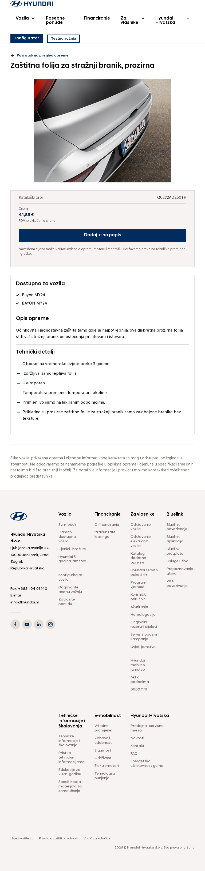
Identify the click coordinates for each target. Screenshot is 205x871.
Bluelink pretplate (175, 551)
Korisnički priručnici (139, 597)
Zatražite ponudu (66, 602)
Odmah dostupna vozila (67, 536)
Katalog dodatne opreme (138, 558)
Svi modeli (67, 525)
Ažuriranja (139, 607)
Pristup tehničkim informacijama (71, 757)
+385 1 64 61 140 (32, 589)
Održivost (103, 758)
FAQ (134, 754)
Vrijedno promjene (102, 728)
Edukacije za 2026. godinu (69, 772)
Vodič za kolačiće (97, 838)
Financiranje (97, 18)
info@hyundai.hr (24, 602)
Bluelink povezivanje (177, 527)
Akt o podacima (140, 679)
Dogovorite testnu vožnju (70, 589)
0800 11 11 (139, 690)
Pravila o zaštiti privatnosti (58, 838)
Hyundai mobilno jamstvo (138, 665)
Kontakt (137, 746)
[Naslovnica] (31, 3)
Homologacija (143, 615)
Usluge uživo (177, 561)
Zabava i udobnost (103, 740)
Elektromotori (106, 766)
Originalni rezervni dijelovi (144, 624)
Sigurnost (102, 751)
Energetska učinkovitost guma (147, 763)
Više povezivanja (177, 583)
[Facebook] (15, 624)
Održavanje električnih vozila (141, 541)
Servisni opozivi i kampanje (145, 637)
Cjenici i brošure (72, 549)
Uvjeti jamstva (143, 647)
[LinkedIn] (39, 624)
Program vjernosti (138, 585)
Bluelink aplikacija (175, 539)
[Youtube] (27, 624)
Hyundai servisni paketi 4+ (145, 572)
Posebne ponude (55, 20)
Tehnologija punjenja (104, 776)
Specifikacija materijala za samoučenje (70, 786)
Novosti (137, 738)
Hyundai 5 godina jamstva (72, 559)
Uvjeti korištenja (22, 838)
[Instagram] (50, 624)
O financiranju (106, 525)
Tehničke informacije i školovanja (69, 741)
